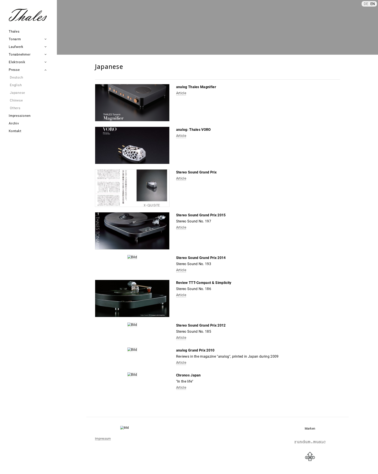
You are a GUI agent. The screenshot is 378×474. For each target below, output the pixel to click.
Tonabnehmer (19, 54)
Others (15, 108)
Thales (14, 31)
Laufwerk (16, 47)
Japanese (17, 93)
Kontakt (15, 131)
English (16, 85)
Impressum (103, 438)
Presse (14, 70)
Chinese (16, 100)
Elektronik (17, 62)
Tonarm (15, 39)
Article (181, 93)
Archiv (14, 123)
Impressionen (20, 116)
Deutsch (16, 77)
